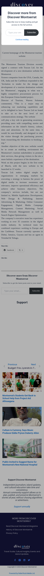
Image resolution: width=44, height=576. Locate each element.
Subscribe (31, 32)
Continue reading (22, 40)
